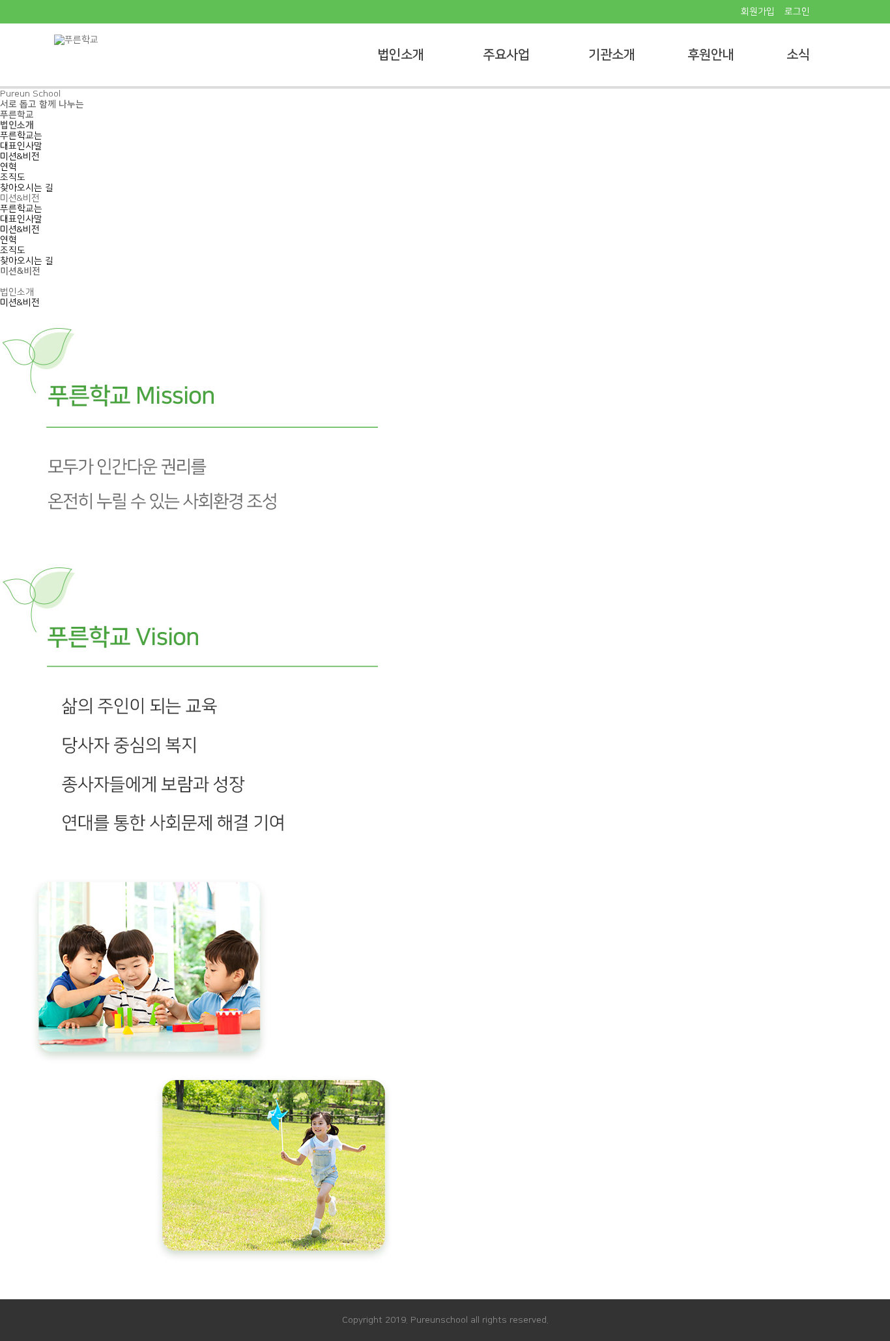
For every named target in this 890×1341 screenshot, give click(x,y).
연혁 (8, 167)
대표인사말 (21, 146)
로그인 (797, 12)
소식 (798, 55)
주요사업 (506, 55)
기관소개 (611, 55)
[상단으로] (864, 1315)
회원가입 (758, 12)
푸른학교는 (21, 135)
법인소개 (400, 55)
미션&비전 (20, 156)
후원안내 (710, 55)
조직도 (12, 177)
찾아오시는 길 (26, 188)
